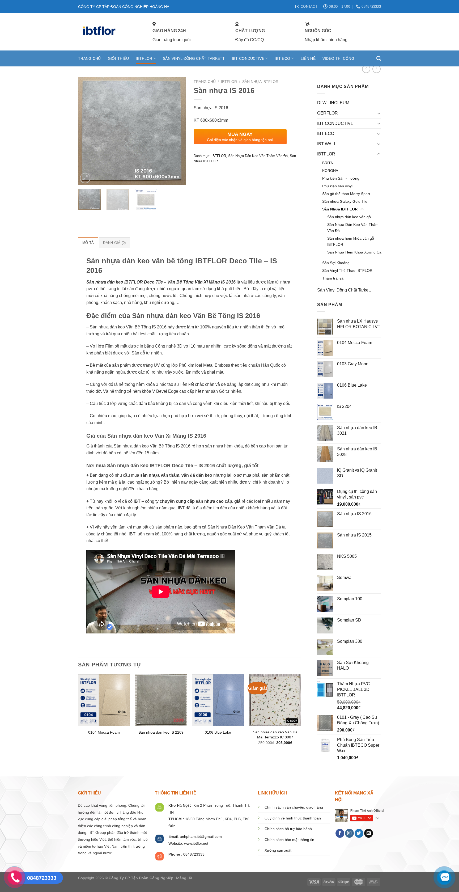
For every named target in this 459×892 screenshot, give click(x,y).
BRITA (327, 163)
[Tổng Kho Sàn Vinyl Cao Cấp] (111, 31)
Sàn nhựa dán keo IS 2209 (161, 732)
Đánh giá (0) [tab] (114, 243)
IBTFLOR (144, 58)
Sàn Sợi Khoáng (336, 263)
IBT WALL (326, 144)
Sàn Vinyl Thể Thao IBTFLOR (347, 270)
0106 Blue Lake (218, 732)
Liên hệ (308, 58)
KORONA (330, 170)
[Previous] (87, 131)
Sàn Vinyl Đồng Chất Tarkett (194, 58)
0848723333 (194, 854)
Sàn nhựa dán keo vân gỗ (349, 217)
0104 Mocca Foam (104, 732)
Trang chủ (205, 82)
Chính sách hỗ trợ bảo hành (288, 829)
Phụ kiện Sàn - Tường (340, 178)
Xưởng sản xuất (278, 850)
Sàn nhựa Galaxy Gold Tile (344, 201)
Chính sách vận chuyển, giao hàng (294, 807)
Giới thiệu (118, 58)
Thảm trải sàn (334, 278)
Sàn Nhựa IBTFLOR (340, 209)
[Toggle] (379, 113)
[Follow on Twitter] (359, 833)
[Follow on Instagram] (349, 833)
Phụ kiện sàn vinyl (337, 186)
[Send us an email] (368, 833)
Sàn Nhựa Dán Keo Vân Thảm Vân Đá (353, 227)
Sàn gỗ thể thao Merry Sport (346, 194)
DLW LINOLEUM (333, 102)
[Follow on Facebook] (339, 833)
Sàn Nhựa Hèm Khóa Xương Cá (354, 252)
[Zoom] (85, 178)
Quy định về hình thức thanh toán (293, 818)
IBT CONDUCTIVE (248, 58)
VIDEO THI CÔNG (338, 58)
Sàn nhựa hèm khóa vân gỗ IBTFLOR (350, 241)
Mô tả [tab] (88, 243)
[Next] (176, 131)
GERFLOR (327, 113)
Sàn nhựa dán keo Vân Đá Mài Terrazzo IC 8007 (275, 734)
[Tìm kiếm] (378, 58)
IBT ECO (282, 58)
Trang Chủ (89, 58)
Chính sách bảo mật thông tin (289, 840)
